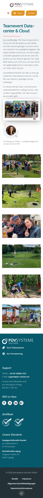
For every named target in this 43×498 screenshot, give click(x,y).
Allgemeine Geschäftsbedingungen (21, 483)
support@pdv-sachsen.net (18, 377)
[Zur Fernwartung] (3, 353)
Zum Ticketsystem (15, 347)
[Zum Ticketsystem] (3, 347)
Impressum (26, 479)
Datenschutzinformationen (21, 488)
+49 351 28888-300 (17, 373)
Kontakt (15, 479)
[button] (8, 13)
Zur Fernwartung (15, 353)
